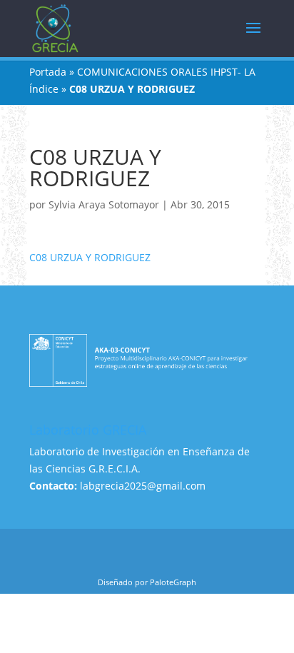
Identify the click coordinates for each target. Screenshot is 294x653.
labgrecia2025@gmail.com (143, 485)
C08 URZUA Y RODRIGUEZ (90, 257)
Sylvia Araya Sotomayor (104, 204)
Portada (47, 72)
